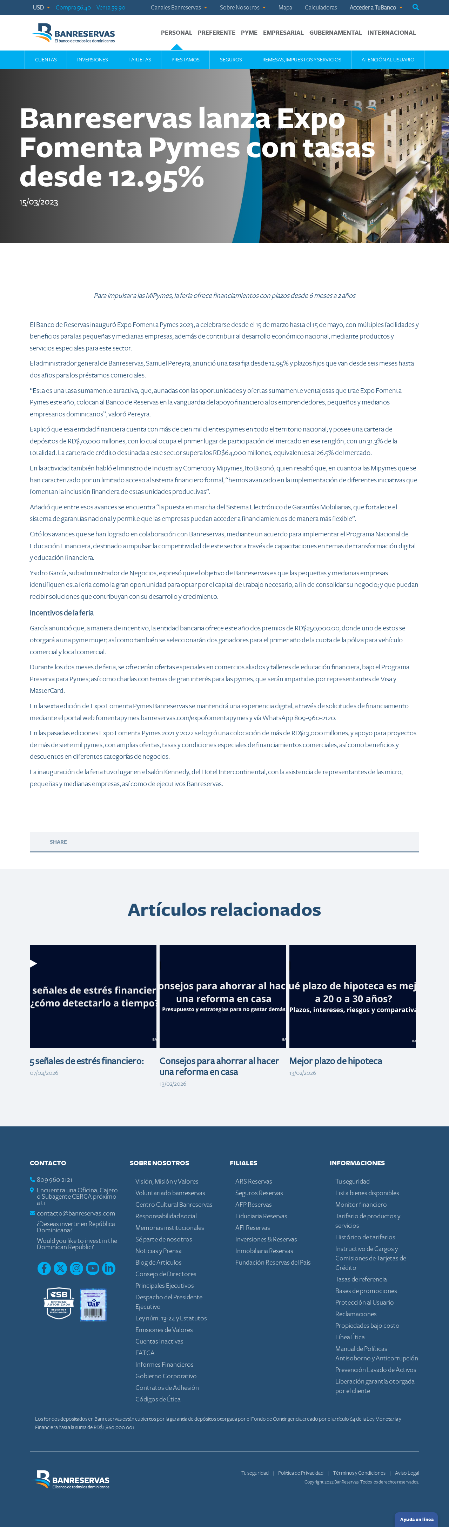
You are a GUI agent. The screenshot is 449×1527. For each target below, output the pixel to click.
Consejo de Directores (165, 1274)
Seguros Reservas (259, 1193)
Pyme (249, 32)
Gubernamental (335, 32)
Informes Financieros (164, 1365)
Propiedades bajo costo (367, 1326)
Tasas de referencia (361, 1279)
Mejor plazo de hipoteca (335, 1061)
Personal (176, 32)
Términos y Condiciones (359, 1473)
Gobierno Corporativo (166, 1376)
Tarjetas (139, 59)
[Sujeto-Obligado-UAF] (93, 1304)
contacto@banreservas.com (76, 1214)
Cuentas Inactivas (159, 1342)
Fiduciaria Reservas (261, 1216)
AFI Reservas (252, 1228)
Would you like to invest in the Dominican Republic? (77, 1244)
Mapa (285, 7)
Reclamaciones (356, 1314)
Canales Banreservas (176, 7)
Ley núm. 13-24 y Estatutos (171, 1318)
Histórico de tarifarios (365, 1237)
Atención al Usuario (388, 59)
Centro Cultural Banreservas (174, 1205)
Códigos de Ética (158, 1399)
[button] (416, 7)
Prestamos (186, 59)
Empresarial (283, 32)
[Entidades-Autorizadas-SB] (59, 1304)
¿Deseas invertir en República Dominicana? (76, 1227)
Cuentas (46, 59)
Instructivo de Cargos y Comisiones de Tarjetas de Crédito (370, 1258)
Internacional (392, 32)
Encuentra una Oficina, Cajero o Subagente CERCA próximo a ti (77, 1196)
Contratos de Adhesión (167, 1388)
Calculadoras (321, 7)
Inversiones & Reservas (266, 1239)
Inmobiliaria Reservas (264, 1251)
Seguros (231, 59)
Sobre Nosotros (240, 7)
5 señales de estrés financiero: (87, 1061)
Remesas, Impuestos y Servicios (301, 59)
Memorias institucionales (169, 1228)
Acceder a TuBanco (373, 7)
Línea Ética (350, 1337)
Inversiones (92, 59)
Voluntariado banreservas (170, 1193)
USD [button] (39, 7)
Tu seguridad (352, 1182)
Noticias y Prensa (158, 1251)
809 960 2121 (55, 1180)
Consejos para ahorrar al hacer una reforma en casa (219, 1067)
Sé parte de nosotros (163, 1239)
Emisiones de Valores (164, 1330)
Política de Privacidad (301, 1473)
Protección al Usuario (364, 1303)
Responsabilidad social (166, 1216)
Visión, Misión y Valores (167, 1182)
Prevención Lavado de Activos (375, 1370)
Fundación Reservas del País (273, 1263)
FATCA (145, 1353)
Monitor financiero (361, 1205)
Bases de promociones (366, 1291)
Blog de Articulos (158, 1263)
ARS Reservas (253, 1182)
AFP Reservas (253, 1205)
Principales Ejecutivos (164, 1286)
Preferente (216, 32)
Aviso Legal (407, 1473)
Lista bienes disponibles (367, 1193)
